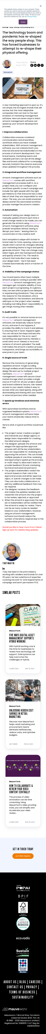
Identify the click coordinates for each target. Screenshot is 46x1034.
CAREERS (35, 982)
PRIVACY (31, 987)
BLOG (23, 982)
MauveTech (8, 180)
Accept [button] (23, 22)
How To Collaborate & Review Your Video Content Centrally (21, 789)
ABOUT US (10, 982)
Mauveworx (8, 72)
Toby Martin (22, 62)
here (12, 529)
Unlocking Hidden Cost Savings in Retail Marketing (21, 714)
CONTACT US (15, 987)
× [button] (40, 5)
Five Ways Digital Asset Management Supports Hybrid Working (22, 638)
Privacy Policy (31, 16)
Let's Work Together (23, 856)
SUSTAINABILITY (23, 997)
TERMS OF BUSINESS (22, 992)
